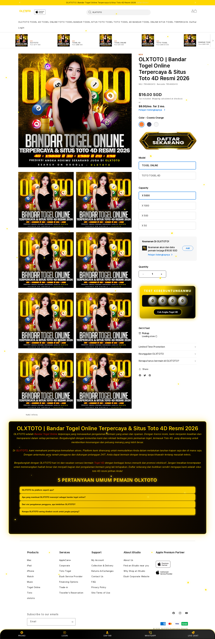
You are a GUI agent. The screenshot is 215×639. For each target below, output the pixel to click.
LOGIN (65, 635)
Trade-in (63, 587)
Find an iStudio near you (136, 565)
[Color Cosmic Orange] (142, 124)
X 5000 (146, 195)
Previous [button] (19, 2)
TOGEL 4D (35, 22)
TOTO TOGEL (65, 22)
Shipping (156, 99)
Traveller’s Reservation (71, 593)
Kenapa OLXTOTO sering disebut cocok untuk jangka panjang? (50, 511)
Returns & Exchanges (102, 571)
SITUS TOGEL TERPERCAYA (173, 22)
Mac (29, 560)
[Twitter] (145, 376)
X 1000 (145, 205)
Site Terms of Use (100, 593)
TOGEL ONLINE (50, 22)
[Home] (25, 11)
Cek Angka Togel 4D (167, 312)
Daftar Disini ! (142, 3)
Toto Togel (65, 571)
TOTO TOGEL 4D (122, 22)
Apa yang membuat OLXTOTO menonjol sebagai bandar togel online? (54, 497)
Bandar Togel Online (45, 434)
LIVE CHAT (193, 635)
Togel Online (33, 587)
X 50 (144, 225)
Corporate (64, 565)
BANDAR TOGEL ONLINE (145, 22)
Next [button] (195, 2)
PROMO (22, 635)
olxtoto (31, 598)
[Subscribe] (72, 622)
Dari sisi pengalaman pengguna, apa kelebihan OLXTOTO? (48, 504)
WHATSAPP (150, 635)
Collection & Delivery (102, 565)
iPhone (30, 571)
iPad (29, 565)
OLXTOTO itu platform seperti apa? (38, 490)
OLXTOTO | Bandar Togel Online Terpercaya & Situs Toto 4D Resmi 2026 (107, 3)
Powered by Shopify (179, 629)
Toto (29, 593)
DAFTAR (107, 635)
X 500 (145, 215)
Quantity (143, 266)
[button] (23, 22)
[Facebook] (141, 376)
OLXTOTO (23, 22)
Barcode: (161, 84)
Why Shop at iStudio (134, 571)
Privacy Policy (98, 587)
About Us (128, 560)
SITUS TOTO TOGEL (102, 22)
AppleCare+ (65, 560)
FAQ (93, 582)
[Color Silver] (156, 124)
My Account (97, 560)
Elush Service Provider (70, 576)
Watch (30, 576)
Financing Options (68, 582)
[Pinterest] (150, 376)
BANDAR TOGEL (82, 22)
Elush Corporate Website (136, 576)
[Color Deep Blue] (149, 124)
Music (30, 582)
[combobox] (118, 12)
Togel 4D (99, 463)
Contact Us (97, 576)
